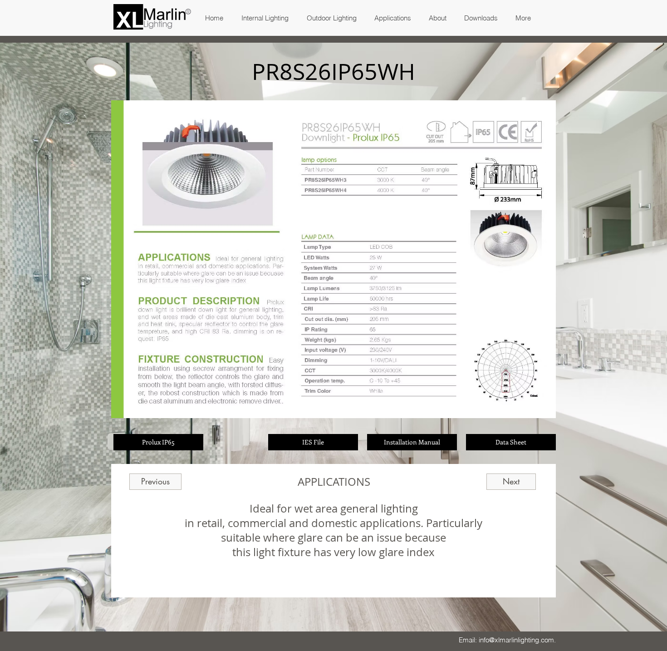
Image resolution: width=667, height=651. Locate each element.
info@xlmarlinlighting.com (516, 640)
